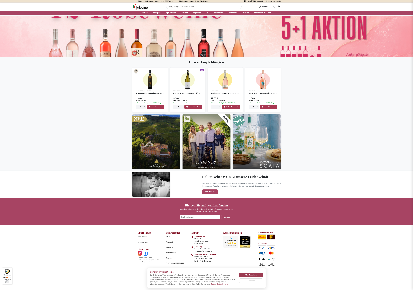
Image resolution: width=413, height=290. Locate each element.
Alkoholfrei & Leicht (262, 13)
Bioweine (245, 13)
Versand (169, 242)
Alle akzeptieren (251, 275)
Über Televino (143, 237)
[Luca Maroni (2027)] (136, 71)
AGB (168, 237)
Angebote (197, 13)
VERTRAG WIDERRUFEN (175, 263)
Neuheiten (218, 13)
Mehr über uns (210, 192)
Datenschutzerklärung (219, 284)
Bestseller (232, 13)
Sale (208, 13)
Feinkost (184, 13)
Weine (145, 13)
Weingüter (157, 13)
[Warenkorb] (279, 7)
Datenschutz (171, 253)
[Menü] (11, 268)
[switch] (7, 282)
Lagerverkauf (143, 242)
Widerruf (169, 247)
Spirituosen (171, 13)
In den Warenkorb (157, 107)
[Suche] (239, 7)
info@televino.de (205, 261)
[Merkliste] (274, 7)
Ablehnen (251, 281)
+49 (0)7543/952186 (204, 259)
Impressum (170, 258)
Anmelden (227, 217)
